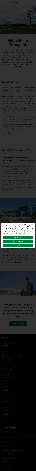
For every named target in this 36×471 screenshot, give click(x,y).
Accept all (18, 237)
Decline (18, 245)
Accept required (18, 241)
